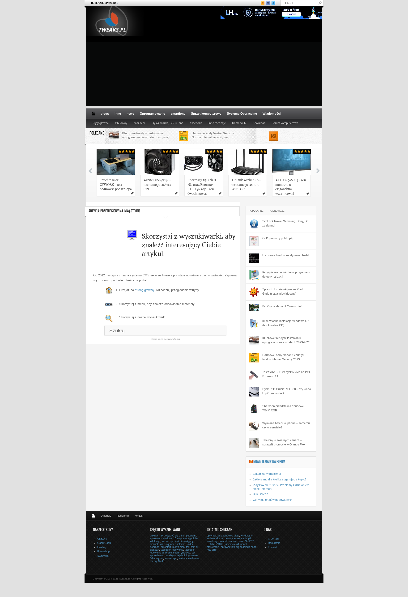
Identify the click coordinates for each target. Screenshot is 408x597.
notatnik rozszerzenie (231, 541)
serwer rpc (171, 558)
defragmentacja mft (236, 538)
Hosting (101, 547)
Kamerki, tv (239, 123)
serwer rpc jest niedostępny (177, 541)
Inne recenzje (217, 123)
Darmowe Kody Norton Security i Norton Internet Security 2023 (213, 135)
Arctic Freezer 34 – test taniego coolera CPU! (157, 184)
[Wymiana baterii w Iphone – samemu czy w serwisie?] (254, 426)
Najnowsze (277, 210)
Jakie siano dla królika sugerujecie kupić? (279, 479)
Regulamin (123, 515)
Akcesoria (196, 123)
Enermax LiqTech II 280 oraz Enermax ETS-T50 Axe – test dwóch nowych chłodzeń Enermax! (201, 187)
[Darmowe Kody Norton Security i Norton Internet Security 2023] (254, 357)
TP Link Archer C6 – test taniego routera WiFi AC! (246, 184)
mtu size (212, 549)
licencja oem (172, 552)
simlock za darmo (188, 558)
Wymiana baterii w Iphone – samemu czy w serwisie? (286, 425)
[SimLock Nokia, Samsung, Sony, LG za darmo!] (254, 224)
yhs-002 (185, 552)
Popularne (256, 210)
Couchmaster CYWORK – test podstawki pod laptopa (116, 184)
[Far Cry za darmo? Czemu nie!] (254, 307)
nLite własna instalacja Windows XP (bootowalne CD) (285, 323)
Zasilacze (139, 123)
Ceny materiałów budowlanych (273, 499)
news (130, 113)
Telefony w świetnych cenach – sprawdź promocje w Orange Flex (283, 442)
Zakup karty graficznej (267, 473)
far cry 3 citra (157, 561)
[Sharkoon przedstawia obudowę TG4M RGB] (254, 409)
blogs (105, 113)
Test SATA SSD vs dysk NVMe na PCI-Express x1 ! (286, 374)
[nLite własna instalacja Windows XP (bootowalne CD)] (254, 323)
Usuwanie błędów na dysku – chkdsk (286, 255)
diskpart (154, 549)
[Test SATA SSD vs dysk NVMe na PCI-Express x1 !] (254, 374)
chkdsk (154, 535)
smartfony (178, 113)
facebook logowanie (172, 549)
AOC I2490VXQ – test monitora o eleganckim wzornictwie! (290, 187)
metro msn (178, 546)
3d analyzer (156, 558)
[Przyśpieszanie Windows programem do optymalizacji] (254, 275)
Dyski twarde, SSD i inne (167, 123)
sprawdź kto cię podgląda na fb (238, 546)
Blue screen (260, 494)
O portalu (106, 515)
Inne (118, 113)
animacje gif (232, 544)
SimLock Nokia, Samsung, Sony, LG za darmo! (285, 223)
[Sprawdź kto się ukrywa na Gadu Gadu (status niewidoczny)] (254, 292)
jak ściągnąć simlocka (172, 544)
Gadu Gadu (104, 542)
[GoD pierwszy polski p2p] (254, 241)
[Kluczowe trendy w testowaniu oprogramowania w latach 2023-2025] (254, 340)
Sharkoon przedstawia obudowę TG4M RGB (283, 408)
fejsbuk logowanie (187, 555)
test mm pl (192, 546)
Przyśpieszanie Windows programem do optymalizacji (286, 274)
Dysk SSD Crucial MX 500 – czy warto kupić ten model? (286, 391)
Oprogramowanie (152, 113)
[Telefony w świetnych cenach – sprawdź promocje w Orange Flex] (254, 443)
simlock (154, 544)
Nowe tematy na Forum (269, 462)
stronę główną (144, 290)
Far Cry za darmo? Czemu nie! (282, 306)
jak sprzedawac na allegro (172, 554)
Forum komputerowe (285, 123)
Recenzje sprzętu (102, 3)
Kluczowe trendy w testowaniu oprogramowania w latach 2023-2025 (145, 135)
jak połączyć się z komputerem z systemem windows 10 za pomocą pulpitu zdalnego (174, 538)
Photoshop (103, 551)
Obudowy (121, 123)
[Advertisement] (204, 73)
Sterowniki (103, 555)
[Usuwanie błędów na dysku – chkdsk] (254, 258)
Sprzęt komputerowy (206, 113)
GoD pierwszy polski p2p (278, 238)
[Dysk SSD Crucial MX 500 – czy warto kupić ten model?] (254, 392)
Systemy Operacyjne (242, 113)
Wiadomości (272, 113)
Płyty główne (101, 123)
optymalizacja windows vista (223, 535)
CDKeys (102, 538)
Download (259, 123)
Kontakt (139, 515)
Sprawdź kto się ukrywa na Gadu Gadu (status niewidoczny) (283, 291)
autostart (166, 546)
